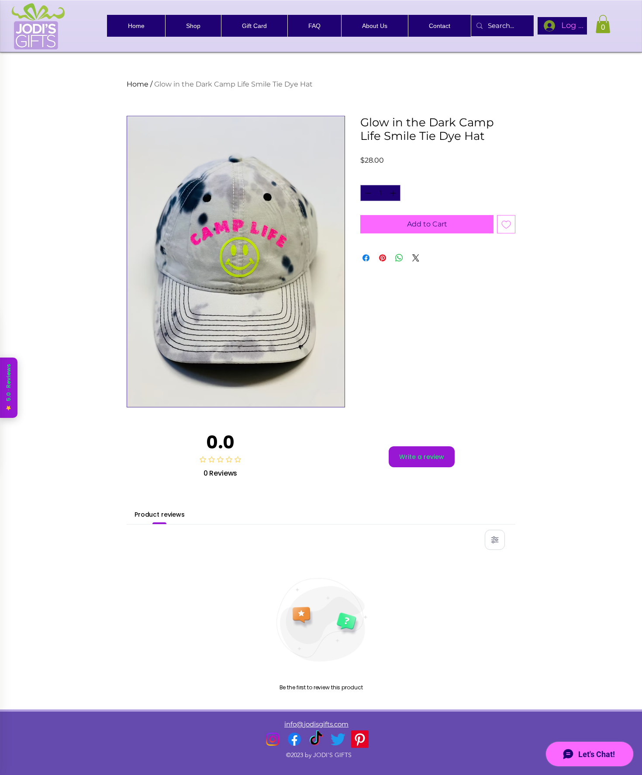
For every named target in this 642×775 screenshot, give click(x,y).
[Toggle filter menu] (495, 540)
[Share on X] (416, 258)
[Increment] (393, 193)
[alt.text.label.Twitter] (338, 739)
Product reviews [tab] (160, 514)
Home (137, 84)
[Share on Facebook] (366, 258)
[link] (603, 24)
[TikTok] (316, 739)
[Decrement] (367, 193)
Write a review (421, 456)
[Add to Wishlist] (506, 224)
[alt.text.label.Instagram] (272, 739)
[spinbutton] (380, 193)
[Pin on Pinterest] (382, 258)
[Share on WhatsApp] (399, 258)
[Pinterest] (360, 739)
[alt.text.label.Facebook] (294, 739)
